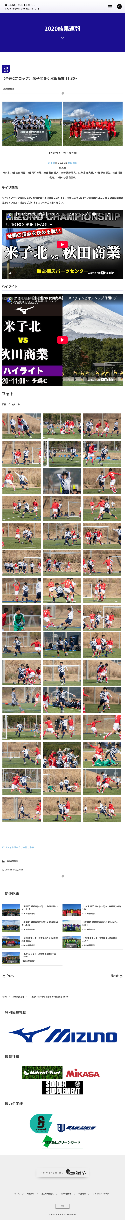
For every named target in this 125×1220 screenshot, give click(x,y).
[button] (119, 6)
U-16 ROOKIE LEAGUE (20, 4)
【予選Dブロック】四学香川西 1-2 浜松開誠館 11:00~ (39, 939)
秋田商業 (72, 163)
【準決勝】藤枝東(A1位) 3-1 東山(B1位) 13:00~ (100, 923)
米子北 (51, 163)
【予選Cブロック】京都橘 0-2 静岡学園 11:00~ (38, 955)
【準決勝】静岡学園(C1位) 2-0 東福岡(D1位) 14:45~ (39, 923)
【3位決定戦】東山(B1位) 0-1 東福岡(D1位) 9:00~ (101, 908)
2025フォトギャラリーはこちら (18, 847)
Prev (10, 975)
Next (114, 975)
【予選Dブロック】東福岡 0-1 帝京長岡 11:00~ (99, 939)
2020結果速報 (8, 89)
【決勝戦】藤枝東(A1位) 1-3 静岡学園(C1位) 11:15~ (39, 908)
